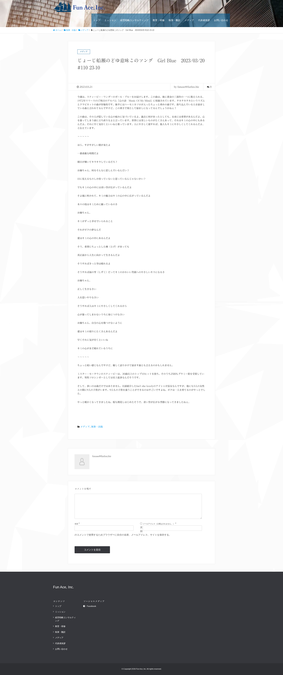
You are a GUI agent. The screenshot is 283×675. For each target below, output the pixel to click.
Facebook (91, 606)
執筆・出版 (97, 427)
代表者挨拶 (204, 20)
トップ (96, 20)
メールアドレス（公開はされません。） (159, 524)
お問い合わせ (221, 20)
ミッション (110, 20)
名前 (76, 524)
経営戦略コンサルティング (134, 20)
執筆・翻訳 (174, 20)
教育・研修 (158, 20)
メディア (189, 20)
